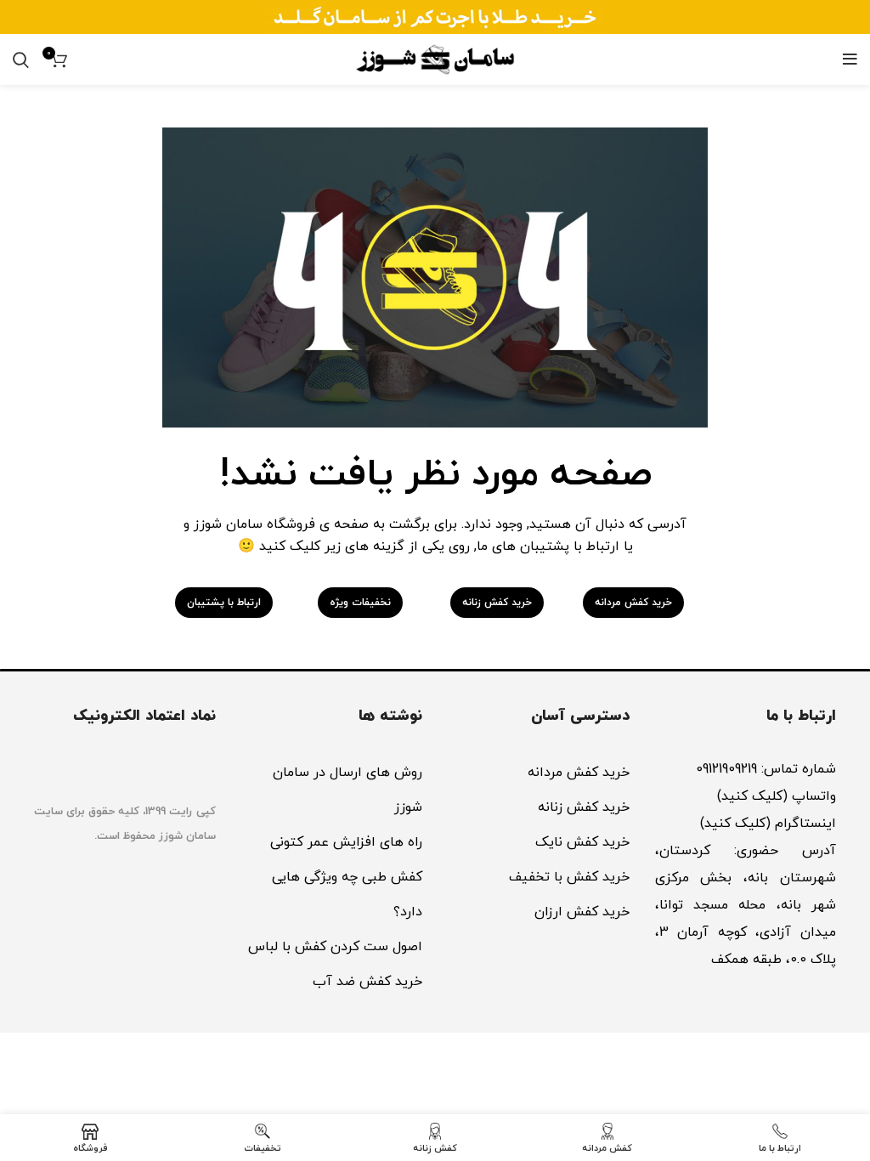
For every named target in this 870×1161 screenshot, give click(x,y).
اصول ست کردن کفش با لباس (335, 946)
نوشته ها (390, 716)
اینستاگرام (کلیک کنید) (768, 823)
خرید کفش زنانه (584, 807)
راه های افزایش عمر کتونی (346, 842)
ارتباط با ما (801, 716)
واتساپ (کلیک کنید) (774, 796)
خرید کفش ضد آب (367, 981)
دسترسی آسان (580, 716)
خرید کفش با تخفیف (569, 877)
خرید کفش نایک (582, 842)
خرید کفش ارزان (582, 912)
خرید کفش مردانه (579, 772)
